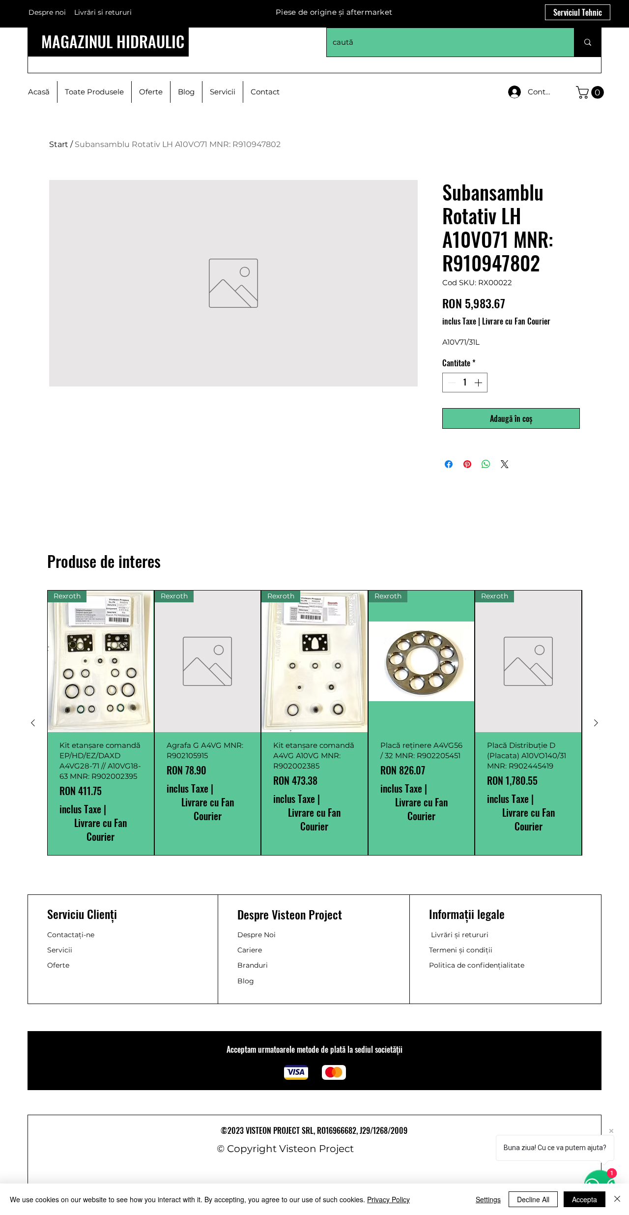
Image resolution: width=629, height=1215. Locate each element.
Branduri (252, 965)
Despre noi (47, 12)
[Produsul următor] (596, 723)
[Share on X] (505, 464)
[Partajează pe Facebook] (449, 464)
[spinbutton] (464, 382)
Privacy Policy (388, 1199)
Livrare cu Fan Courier (516, 321)
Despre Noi (256, 934)
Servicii (59, 950)
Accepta (584, 1199)
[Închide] (617, 1199)
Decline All (533, 1199)
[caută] (587, 42)
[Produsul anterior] (33, 723)
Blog (245, 981)
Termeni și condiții (460, 950)
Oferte (58, 965)
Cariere (249, 950)
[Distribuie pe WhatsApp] (486, 464)
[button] (591, 92)
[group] (314, 723)
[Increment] (479, 382)
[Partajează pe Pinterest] (467, 464)
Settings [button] (488, 1199)
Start (58, 144)
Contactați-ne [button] (70, 934)
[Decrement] (450, 382)
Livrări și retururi (459, 934)
